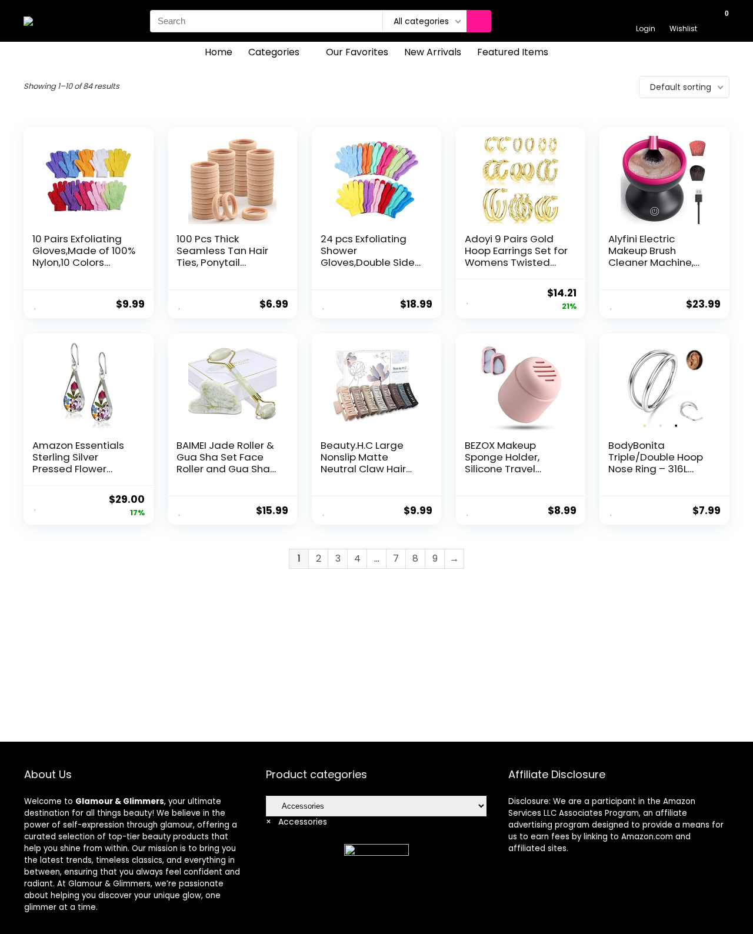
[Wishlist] (683, 15)
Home (218, 52)
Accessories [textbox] (296, 822)
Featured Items (512, 52)
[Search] (479, 21)
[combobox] (296, 822)
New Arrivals (432, 52)
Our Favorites (357, 52)
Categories (273, 52)
